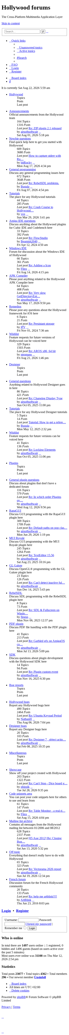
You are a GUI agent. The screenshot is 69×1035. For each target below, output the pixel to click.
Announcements (19, 111)
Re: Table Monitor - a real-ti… (47, 810)
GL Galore (15, 565)
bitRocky (26, 162)
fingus (24, 617)
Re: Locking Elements (42, 449)
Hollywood (16, 94)
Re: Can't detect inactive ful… (47, 582)
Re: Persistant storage (41, 323)
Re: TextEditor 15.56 (41, 555)
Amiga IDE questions (22, 220)
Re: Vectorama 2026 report (45, 869)
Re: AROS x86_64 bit (42, 351)
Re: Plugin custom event (43, 671)
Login (6, 911)
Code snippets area (20, 793)
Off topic (14, 852)
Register (22, 911)
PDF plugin (16, 623)
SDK (12, 654)
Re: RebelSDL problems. (44, 183)
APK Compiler (18, 275)
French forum (17, 879)
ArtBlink (26, 900)
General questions (20, 381)
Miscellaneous (17, 752)
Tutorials (14, 193)
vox (23, 214)
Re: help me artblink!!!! (43, 896)
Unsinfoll (40, 977)
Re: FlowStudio (38, 238)
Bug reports (16, 685)
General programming (22, 169)
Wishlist (14, 334)
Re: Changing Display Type (45, 398)
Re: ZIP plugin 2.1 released (45, 128)
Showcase (15, 769)
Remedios (15, 306)
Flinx (24, 268)
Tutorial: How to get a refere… (47, 422)
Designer (14, 364)
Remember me (14, 928)
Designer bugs (18, 725)
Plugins (13, 463)
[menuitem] (29, 47)
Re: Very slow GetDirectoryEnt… (31, 294)
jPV (23, 327)
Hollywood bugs (19, 701)
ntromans (26, 354)
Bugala (25, 186)
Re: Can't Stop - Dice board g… (48, 783)
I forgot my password (38, 924)
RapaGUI (15, 510)
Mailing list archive (20, 821)
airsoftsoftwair (29, 131)
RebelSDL (15, 593)
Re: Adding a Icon (40, 265)
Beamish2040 (29, 241)
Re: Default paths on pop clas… (48, 527)
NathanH (26, 719)
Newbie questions (20, 138)
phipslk (25, 786)
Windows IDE (18, 248)
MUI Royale (17, 538)
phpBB (21, 997)
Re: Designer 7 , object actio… (47, 739)
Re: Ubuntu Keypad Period (45, 715)
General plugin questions (24, 479)
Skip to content (11, 23)
